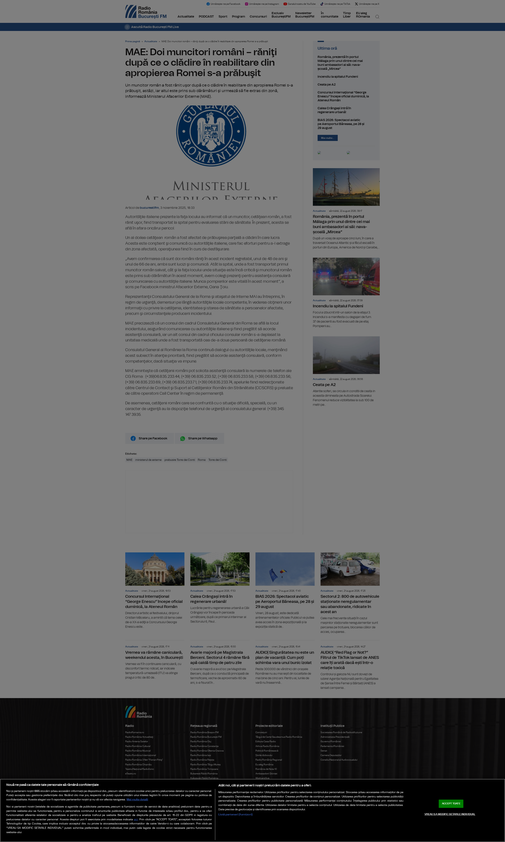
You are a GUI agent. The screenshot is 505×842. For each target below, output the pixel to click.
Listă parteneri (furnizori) (235, 814)
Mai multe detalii (137, 799)
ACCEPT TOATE (451, 803)
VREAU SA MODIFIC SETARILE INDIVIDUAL (450, 814)
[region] (252, 810)
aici (136, 819)
